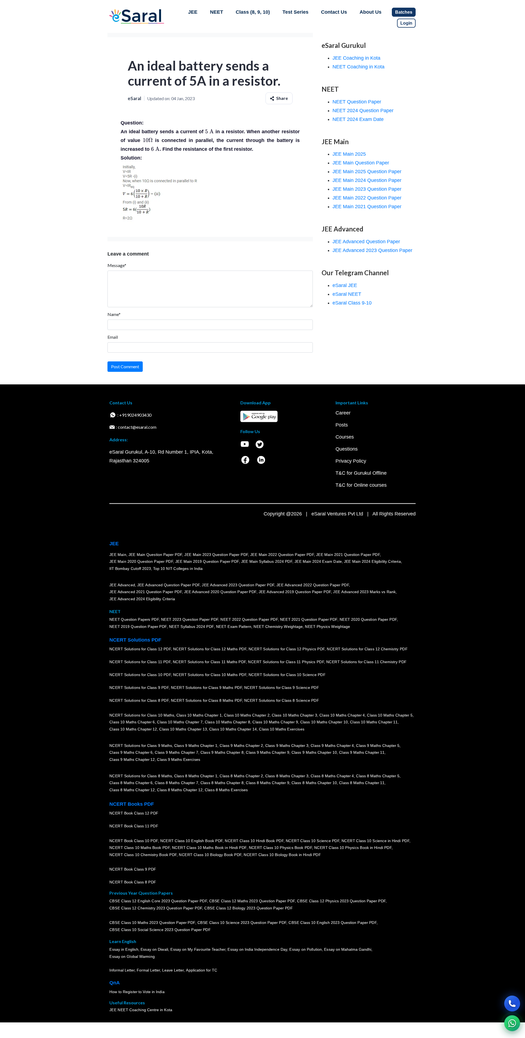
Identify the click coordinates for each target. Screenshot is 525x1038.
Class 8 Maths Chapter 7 (176, 783)
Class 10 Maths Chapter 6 (132, 722)
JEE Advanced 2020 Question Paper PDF (220, 592)
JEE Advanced (122, 584)
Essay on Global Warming (132, 956)
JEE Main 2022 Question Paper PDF (282, 554)
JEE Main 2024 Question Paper (366, 180)
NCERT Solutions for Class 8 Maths (140, 775)
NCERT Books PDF (131, 804)
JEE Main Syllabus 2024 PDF (266, 561)
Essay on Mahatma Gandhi (348, 949)
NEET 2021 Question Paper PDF (308, 619)
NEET (216, 12)
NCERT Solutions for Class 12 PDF (140, 649)
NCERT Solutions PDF (135, 640)
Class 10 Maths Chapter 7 (179, 722)
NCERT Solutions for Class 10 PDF (140, 674)
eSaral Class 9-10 (352, 303)
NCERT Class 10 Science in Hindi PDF (375, 840)
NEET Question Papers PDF (134, 619)
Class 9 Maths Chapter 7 (176, 752)
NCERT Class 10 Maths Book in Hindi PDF (209, 847)
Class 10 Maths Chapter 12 (133, 729)
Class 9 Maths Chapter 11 (361, 752)
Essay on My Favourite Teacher (197, 949)
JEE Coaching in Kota (356, 58)
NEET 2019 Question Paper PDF (138, 626)
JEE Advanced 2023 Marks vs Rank (364, 592)
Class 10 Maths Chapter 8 (227, 722)
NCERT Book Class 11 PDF (133, 826)
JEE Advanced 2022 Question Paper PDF (312, 584)
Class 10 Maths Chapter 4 (342, 715)
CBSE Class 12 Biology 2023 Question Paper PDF (248, 908)
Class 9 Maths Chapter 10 (314, 752)
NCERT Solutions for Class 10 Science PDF (287, 674)
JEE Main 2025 (349, 154)
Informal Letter (122, 970)
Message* (116, 265)
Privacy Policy (351, 461)
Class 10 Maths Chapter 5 (389, 715)
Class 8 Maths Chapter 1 (195, 775)
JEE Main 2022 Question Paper (366, 198)
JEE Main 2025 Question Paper (366, 171)
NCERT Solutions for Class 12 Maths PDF (209, 649)
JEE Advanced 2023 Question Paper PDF (238, 584)
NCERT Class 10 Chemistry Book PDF (143, 855)
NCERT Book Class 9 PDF (132, 869)
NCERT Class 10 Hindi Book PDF (254, 840)
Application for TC (201, 970)
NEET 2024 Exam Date (358, 119)
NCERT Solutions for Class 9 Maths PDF (206, 687)
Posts (342, 425)
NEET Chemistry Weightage (278, 626)
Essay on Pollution (305, 949)
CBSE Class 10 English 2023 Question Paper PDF (332, 922)
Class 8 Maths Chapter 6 (131, 783)
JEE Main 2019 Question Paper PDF (207, 561)
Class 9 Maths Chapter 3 (286, 745)
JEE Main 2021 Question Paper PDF (348, 554)
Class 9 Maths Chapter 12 (132, 759)
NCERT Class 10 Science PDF (312, 840)
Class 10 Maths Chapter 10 (324, 722)
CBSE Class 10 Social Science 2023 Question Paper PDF (160, 929)
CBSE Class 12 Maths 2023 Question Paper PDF (252, 901)
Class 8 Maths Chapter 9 (267, 783)
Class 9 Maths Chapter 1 (195, 745)
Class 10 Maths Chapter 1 (199, 715)
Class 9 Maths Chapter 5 (377, 745)
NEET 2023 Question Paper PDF (189, 619)
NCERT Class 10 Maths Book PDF (139, 847)
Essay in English (123, 949)
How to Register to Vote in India (137, 992)
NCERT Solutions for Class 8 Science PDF (281, 700)
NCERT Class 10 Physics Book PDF (280, 847)
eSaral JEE (344, 285)
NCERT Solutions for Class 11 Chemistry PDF (366, 662)
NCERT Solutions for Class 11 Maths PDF (209, 662)
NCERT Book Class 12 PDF (133, 813)
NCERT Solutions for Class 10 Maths (141, 715)
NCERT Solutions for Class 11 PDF (140, 662)
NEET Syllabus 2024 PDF (191, 626)
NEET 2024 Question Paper (362, 110)
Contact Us (334, 12)
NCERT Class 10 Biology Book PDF (210, 855)
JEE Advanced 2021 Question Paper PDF (145, 592)
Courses (345, 437)
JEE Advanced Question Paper (366, 241)
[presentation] (209, 131)
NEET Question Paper (356, 102)
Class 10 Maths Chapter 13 (183, 729)
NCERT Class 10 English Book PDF (191, 840)
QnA (114, 982)
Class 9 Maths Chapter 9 (267, 752)
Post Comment (125, 366)
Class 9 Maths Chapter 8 (222, 752)
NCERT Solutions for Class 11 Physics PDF (286, 662)
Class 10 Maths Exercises (281, 729)
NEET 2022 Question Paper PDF (249, 619)
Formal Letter (148, 970)
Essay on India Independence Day (257, 949)
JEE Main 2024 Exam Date (318, 561)
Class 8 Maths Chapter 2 (241, 775)
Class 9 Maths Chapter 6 (131, 752)
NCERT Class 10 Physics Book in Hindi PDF (353, 847)
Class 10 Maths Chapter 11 (374, 722)
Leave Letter (173, 970)
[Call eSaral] (512, 1003)
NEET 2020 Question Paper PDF (368, 619)
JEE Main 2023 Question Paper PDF (216, 554)
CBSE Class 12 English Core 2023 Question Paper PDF (158, 901)
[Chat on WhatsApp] (512, 1023)
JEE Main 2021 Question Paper (366, 206)
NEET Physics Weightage (327, 626)
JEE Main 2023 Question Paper (366, 189)
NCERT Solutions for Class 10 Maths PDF (209, 674)
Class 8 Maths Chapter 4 (332, 775)
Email (112, 337)
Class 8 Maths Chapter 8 (222, 783)
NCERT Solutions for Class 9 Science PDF (281, 687)
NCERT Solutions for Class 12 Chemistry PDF (367, 649)
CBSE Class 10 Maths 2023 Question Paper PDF (152, 922)
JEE (192, 12)
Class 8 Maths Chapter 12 (132, 790)
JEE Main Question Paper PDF (155, 554)
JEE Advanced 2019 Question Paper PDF (295, 592)
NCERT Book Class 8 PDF (132, 882)
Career (343, 413)
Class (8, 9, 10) (253, 12)
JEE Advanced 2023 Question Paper (372, 250)
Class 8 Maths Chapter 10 (314, 783)
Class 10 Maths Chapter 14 (233, 729)
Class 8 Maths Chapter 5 (377, 775)
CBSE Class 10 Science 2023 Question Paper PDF (242, 922)
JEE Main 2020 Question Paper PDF (141, 561)
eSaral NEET (346, 294)
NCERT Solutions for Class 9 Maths (140, 745)
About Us (370, 12)
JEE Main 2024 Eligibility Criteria (372, 561)
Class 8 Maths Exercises (226, 790)
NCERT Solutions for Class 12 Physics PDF (287, 649)
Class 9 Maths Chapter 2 (241, 745)
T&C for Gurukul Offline (361, 473)
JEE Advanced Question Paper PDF (168, 584)
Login (406, 23)
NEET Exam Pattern (234, 626)
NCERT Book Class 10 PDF (133, 840)
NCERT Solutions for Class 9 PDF (139, 687)
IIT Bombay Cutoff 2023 (130, 568)
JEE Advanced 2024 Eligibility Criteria (142, 599)
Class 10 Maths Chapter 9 (275, 722)
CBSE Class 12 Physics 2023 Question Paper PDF (341, 901)
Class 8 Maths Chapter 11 (361, 783)
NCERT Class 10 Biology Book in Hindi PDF (282, 855)
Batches (403, 12)
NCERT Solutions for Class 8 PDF (139, 700)
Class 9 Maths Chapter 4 (332, 745)
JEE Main (117, 554)
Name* (114, 314)
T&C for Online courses (361, 485)
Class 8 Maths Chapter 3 (286, 775)
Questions (347, 449)
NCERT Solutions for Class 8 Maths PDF (206, 700)
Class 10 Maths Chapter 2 (246, 715)
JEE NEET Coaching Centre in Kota (140, 1010)
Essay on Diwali (154, 949)
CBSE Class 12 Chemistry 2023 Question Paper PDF (155, 908)
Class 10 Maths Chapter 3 (294, 715)
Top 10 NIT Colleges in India (178, 568)
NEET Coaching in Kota (358, 66)
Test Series (295, 12)
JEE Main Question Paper (360, 163)
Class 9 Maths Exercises (178, 759)
